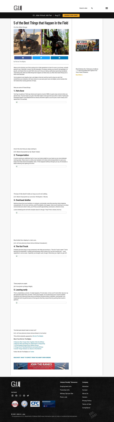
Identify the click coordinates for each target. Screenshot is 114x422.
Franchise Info (65, 390)
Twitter (32, 351)
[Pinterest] (24, 396)
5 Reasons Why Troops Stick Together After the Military (29, 342)
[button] (92, 8)
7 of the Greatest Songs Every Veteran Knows (26, 345)
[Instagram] (20, 396)
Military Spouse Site (66, 393)
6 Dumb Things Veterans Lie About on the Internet (27, 349)
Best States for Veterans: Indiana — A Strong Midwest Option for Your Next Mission (87, 70)
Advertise (85, 386)
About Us (85, 393)
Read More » (79, 75)
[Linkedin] (12, 396)
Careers (84, 397)
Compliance (86, 408)
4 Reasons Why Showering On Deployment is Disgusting (29, 343)
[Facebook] (16, 396)
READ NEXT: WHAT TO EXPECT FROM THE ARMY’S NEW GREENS (32, 357)
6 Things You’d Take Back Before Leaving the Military (28, 347)
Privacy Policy (86, 401)
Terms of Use (86, 404)
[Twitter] (28, 396)
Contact (84, 390)
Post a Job (63, 397)
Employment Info (66, 386)
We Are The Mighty (38, 336)
